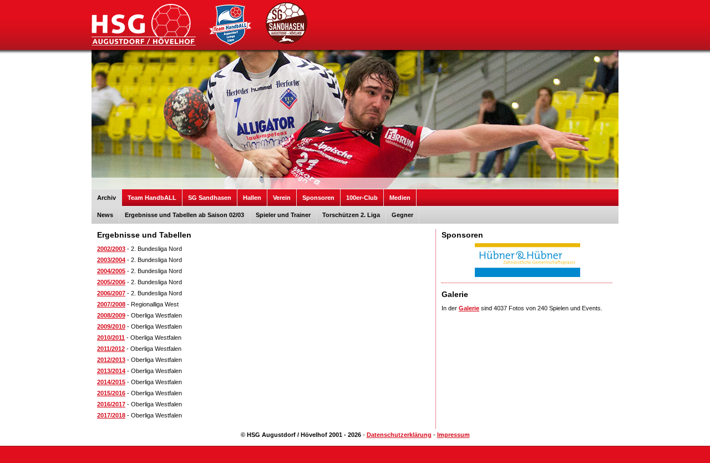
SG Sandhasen (209, 197)
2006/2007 (111, 293)
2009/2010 (111, 326)
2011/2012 (111, 348)
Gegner (402, 215)
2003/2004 (111, 259)
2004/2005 (111, 271)
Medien (399, 197)
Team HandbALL (152, 197)
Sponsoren (318, 197)
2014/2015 (111, 382)
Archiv (106, 197)
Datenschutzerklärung (399, 434)
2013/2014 (111, 371)
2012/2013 (111, 359)
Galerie (469, 308)
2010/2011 (111, 337)
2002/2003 (111, 248)
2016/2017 (111, 404)
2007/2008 (111, 304)
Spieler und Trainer (283, 215)
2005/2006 (111, 282)
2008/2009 (111, 315)
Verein (282, 197)
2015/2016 (111, 393)
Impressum (453, 434)
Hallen (252, 197)
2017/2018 (111, 415)
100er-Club (362, 197)
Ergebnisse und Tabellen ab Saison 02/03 (184, 215)
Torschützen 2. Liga (351, 215)
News (105, 215)
